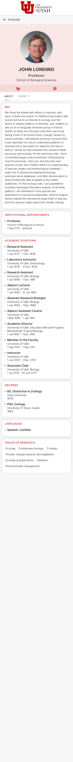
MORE (22, 96)
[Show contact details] (18, 88)
